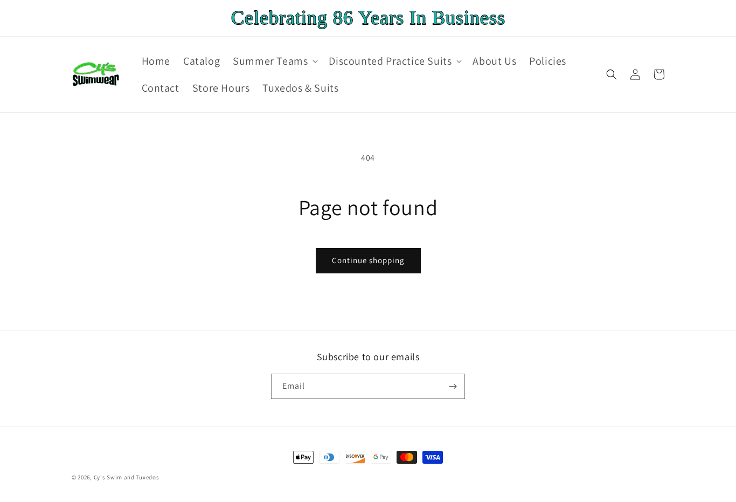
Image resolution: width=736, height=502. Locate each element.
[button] (274, 60)
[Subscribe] (452, 386)
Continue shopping (368, 260)
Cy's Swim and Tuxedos (126, 477)
